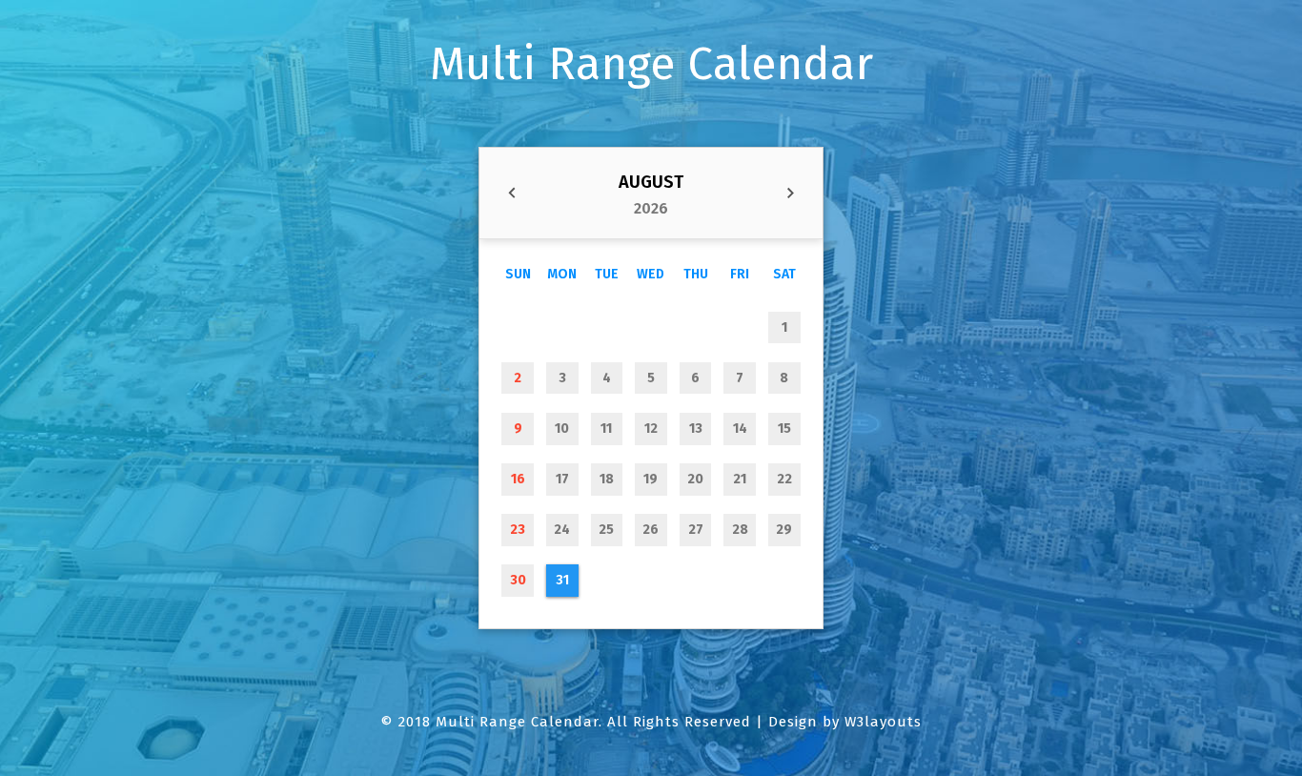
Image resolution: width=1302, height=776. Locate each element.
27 (695, 529)
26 (650, 529)
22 (784, 479)
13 (695, 428)
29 (784, 529)
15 (784, 428)
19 (650, 479)
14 (740, 428)
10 (562, 428)
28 (740, 529)
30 (518, 580)
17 (562, 479)
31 (562, 580)
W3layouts (883, 721)
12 (651, 428)
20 (695, 479)
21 (739, 479)
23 (517, 529)
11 (606, 428)
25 (606, 529)
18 (607, 479)
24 (562, 529)
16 (518, 479)
